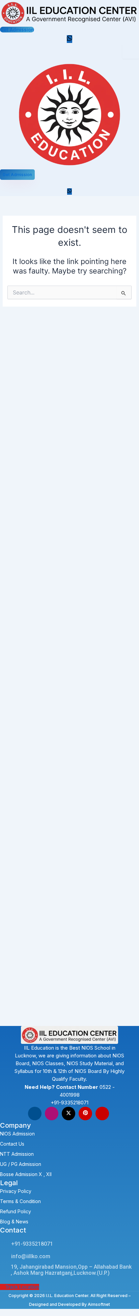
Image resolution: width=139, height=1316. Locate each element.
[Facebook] (34, 1113)
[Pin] (85, 1113)
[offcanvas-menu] (4, 183)
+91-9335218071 (69, 1102)
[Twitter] (68, 1113)
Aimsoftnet (99, 1304)
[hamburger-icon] (130, 51)
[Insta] (51, 1113)
